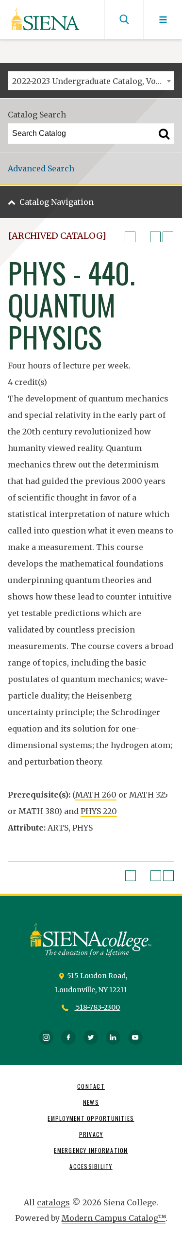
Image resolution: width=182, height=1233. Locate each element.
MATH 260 (95, 795)
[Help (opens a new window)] (168, 237)
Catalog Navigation (56, 202)
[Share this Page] (142, 237)
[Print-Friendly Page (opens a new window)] (155, 237)
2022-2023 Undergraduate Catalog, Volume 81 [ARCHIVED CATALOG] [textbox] (93, 81)
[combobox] (91, 80)
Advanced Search (41, 168)
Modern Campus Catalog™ (113, 1218)
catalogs (53, 1202)
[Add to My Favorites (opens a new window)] (130, 237)
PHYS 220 (99, 811)
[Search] (164, 133)
